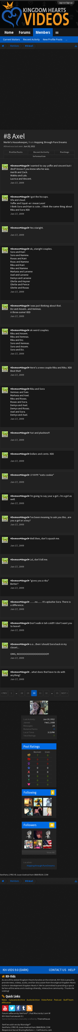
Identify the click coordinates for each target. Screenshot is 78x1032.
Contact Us (57, 970)
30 (34, 693)
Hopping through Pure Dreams (41, 865)
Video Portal (46, 999)
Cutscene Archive (17, 999)
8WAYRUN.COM (41, 874)
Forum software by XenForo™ (15, 1013)
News (4, 999)
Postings (64, 152)
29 (28, 693)
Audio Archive (33, 999)
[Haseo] (47, 811)
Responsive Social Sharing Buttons (17, 1030)
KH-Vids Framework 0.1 (12, 1016)
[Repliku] (37, 802)
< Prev (4, 693)
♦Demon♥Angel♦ (19, 165)
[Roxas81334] (47, 834)
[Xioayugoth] (47, 802)
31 (40, 693)
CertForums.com (44, 1030)
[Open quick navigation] (76, 46)
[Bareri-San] (37, 844)
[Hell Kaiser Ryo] (28, 811)
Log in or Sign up (66, 2)
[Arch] (37, 811)
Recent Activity (41, 152)
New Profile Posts (52, 39)
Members (43, 32)
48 (51, 825)
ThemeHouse (43, 1018)
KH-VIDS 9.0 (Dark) (15, 970)
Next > (64, 693)
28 (22, 693)
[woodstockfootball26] (47, 844)
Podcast (57, 999)
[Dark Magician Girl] (28, 844)
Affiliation (6, 1002)
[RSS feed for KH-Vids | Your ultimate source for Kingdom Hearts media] (29, 1008)
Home (9, 32)
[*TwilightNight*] (28, 802)
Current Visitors (11, 39)
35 (57, 693)
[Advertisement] (39, 90)
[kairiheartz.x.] (37, 834)
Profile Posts (15, 152)
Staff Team (68, 999)
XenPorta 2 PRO (7, 874)
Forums (24, 32)
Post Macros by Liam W (40, 1013)
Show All (50, 852)
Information (39, 156)
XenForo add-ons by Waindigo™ (16, 1024)
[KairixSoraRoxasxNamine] (28, 834)
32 (46, 693)
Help (71, 970)
